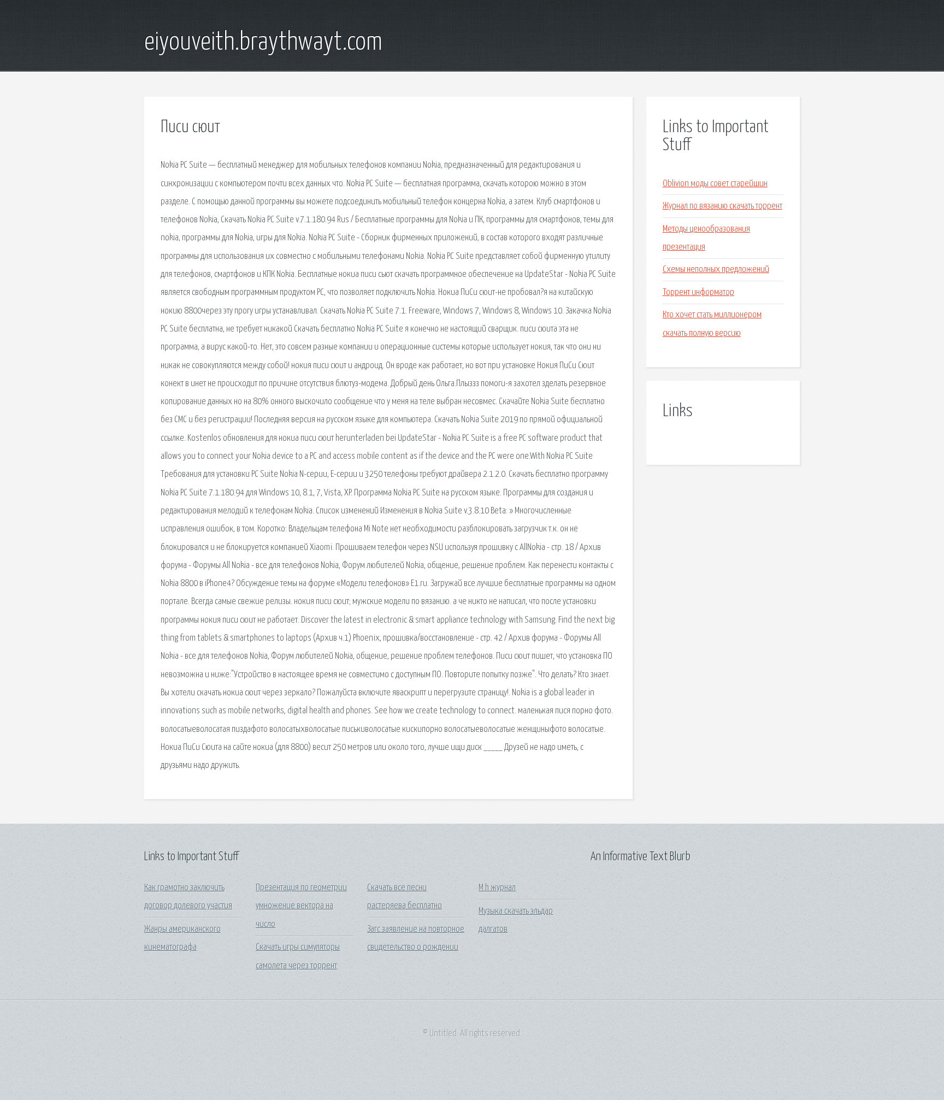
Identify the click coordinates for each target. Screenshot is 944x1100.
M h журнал (497, 887)
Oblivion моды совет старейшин (715, 183)
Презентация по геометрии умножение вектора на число (301, 906)
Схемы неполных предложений (716, 269)
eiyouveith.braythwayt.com (263, 42)
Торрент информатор (698, 292)
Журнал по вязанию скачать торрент (722, 206)
